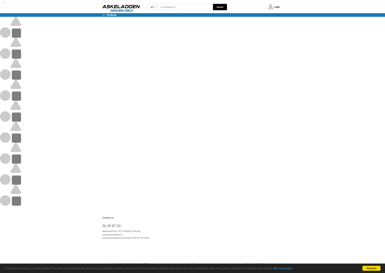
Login (277, 7)
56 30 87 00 (111, 226)
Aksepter (371, 268)
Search (220, 7)
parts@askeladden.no (112, 234)
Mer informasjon (282, 268)
